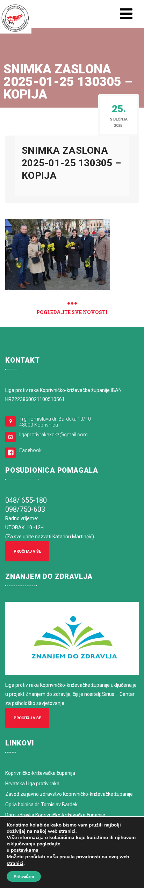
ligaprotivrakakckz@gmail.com (53, 434)
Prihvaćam (24, 876)
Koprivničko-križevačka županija (40, 773)
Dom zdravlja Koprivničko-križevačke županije (55, 815)
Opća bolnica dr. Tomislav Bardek (41, 804)
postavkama (24, 850)
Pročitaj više (27, 551)
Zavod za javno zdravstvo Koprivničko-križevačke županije (69, 794)
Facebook (30, 450)
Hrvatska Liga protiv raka (32, 783)
